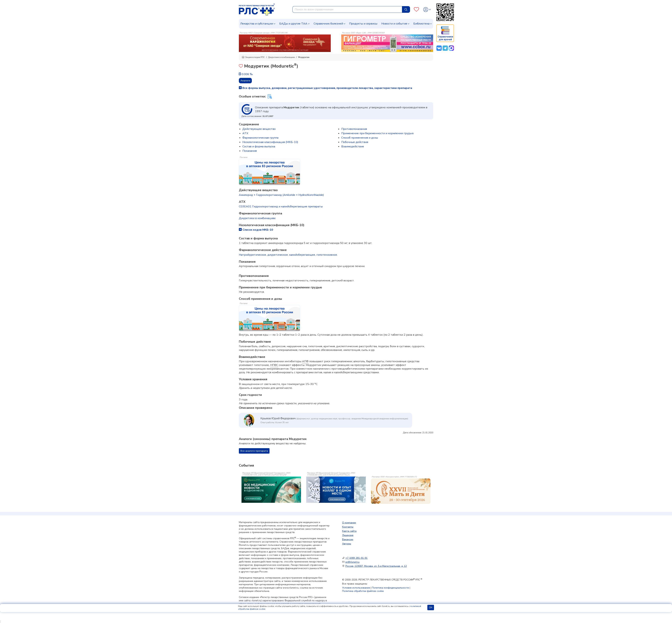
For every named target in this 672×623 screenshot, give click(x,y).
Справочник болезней (328, 24)
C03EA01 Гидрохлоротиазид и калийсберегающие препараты (281, 206)
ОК (430, 607)
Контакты (347, 526)
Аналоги (245, 80)
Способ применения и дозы (359, 138)
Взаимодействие (352, 146)
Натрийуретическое (252, 255)
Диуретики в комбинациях (281, 57)
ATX (245, 133)
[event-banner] (400, 491)
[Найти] (406, 9)
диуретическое (277, 255)
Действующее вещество (259, 129)
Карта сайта (349, 531)
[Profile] (427, 9)
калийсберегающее (302, 255)
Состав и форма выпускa (258, 146)
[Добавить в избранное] (241, 66)
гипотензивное (326, 255)
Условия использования (356, 587)
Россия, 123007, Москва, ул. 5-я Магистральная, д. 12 (376, 566)
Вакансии (347, 539)
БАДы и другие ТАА (293, 24)
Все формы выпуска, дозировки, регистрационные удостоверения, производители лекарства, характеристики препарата (327, 88)
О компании (349, 522)
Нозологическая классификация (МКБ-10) (270, 142)
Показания (249, 151)
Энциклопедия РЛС (255, 57)
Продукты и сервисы (363, 24)
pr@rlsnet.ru (352, 562)
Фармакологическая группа (260, 138)
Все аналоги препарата (254, 451)
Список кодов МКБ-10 (258, 230)
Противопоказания (354, 129)
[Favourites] (416, 9)
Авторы (346, 543)
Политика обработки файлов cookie (363, 591)
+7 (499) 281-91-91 (356, 558)
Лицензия (347, 535)
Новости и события (394, 24)
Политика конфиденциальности (390, 587)
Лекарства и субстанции (256, 24)
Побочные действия (354, 142)
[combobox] (347, 9)
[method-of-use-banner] (285, 43)
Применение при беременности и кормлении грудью (377, 133)
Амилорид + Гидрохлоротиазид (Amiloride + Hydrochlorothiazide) (281, 195)
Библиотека (421, 24)
